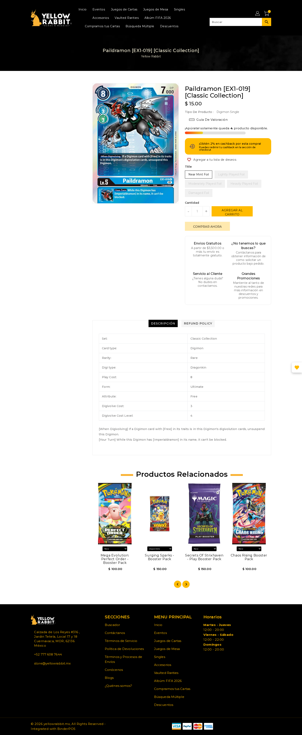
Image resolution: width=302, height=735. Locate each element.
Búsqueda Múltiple (169, 697)
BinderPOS (66, 729)
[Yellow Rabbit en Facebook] (32, 672)
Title (188, 166)
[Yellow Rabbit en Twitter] (35, 672)
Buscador (112, 625)
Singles (159, 657)
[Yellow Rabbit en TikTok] (45, 672)
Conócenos (114, 670)
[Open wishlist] (297, 367)
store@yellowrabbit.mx (52, 663)
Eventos (160, 633)
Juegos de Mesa (167, 649)
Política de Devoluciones (124, 649)
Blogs (109, 678)
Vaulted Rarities (166, 673)
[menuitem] (82, 9)
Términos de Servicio (121, 641)
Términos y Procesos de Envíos (123, 659)
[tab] (163, 323)
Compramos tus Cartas (172, 689)
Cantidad (192, 202)
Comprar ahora (207, 227)
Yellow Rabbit (151, 56)
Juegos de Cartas (167, 641)
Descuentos (163, 705)
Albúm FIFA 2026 (168, 681)
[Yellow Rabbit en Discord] (42, 672)
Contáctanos (115, 633)
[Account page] (258, 14)
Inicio (158, 625)
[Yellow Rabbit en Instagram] (38, 672)
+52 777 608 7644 (48, 654)
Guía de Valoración (212, 120)
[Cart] (267, 14)
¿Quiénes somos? (118, 686)
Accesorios (162, 665)
